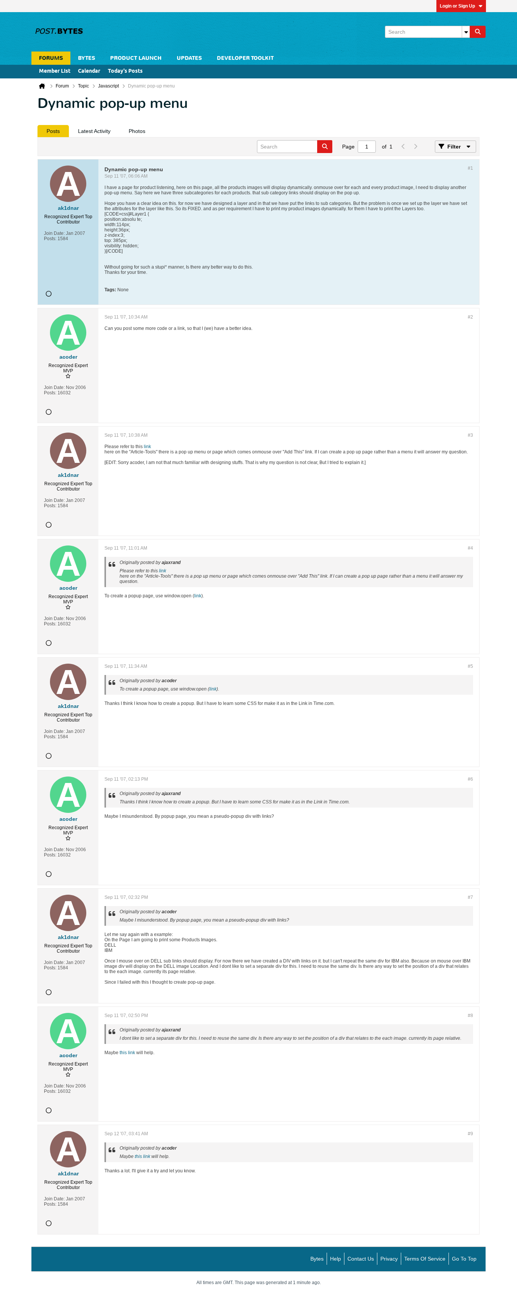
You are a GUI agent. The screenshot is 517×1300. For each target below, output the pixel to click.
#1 (470, 168)
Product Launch (136, 58)
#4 (470, 548)
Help (335, 1259)
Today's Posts (125, 71)
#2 (470, 317)
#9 (470, 1133)
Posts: (50, 238)
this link (127, 1052)
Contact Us (360, 1259)
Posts (53, 131)
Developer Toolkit (245, 58)
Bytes (317, 1259)
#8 (470, 1015)
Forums (51, 58)
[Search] (478, 32)
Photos (137, 131)
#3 (470, 435)
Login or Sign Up (457, 6)
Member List (54, 71)
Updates (189, 58)
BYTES (86, 58)
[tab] (53, 131)
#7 (470, 897)
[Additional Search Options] (466, 32)
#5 (470, 666)
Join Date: (54, 233)
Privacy (389, 1259)
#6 (470, 779)
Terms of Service (424, 1259)
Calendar (89, 71)
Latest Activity (94, 131)
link (147, 446)
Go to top (464, 1259)
